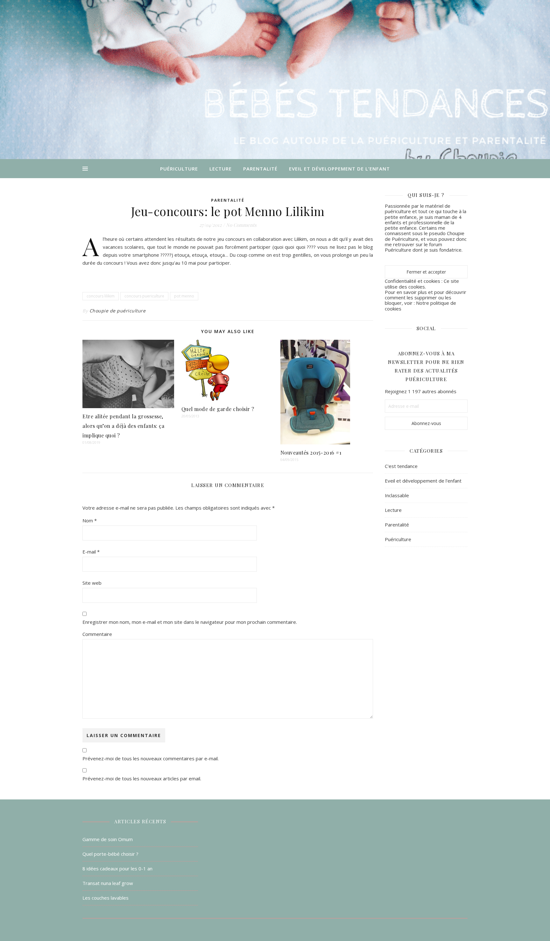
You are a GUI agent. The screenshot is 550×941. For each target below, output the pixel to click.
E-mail (91, 551)
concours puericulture (144, 296)
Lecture (220, 168)
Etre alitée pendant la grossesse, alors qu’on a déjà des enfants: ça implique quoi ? (123, 426)
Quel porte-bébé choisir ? (110, 854)
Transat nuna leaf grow (107, 883)
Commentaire (97, 634)
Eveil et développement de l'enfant (423, 480)
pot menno (184, 296)
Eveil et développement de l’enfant (339, 168)
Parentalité (260, 168)
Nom (89, 520)
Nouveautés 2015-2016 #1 (311, 452)
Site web (92, 583)
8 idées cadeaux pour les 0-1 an (117, 868)
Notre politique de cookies (420, 305)
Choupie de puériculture (117, 311)
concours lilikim (101, 296)
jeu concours (231, 239)
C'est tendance (401, 466)
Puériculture (179, 168)
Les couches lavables (105, 898)
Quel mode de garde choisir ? (217, 409)
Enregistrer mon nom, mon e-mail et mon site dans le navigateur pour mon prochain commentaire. (189, 622)
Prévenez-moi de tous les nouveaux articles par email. (141, 778)
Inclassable (397, 495)
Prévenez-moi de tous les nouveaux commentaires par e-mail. (150, 758)
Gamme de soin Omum (107, 839)
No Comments (241, 225)
